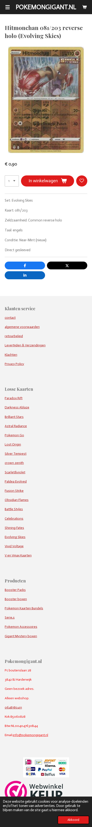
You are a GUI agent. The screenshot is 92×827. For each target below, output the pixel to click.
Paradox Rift (13, 398)
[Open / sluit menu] (7, 7)
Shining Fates (14, 528)
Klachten (11, 355)
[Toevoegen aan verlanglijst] (81, 181)
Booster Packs (15, 590)
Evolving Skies (15, 537)
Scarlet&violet (15, 472)
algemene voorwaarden (22, 327)
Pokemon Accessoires (21, 627)
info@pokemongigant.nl (30, 735)
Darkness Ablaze (17, 407)
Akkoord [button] (73, 820)
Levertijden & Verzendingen (25, 345)
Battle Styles (14, 509)
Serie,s (10, 617)
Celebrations (14, 519)
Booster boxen (16, 599)
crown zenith (14, 463)
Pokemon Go (14, 435)
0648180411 (13, 707)
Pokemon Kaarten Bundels (24, 608)
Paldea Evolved (16, 481)
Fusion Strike (14, 491)
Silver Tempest (15, 454)
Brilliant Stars (14, 417)
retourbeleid (14, 336)
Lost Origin (13, 444)
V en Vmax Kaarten (18, 555)
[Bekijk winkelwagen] (84, 7)
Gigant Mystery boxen (21, 636)
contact (10, 318)
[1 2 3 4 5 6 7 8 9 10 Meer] (12, 181)
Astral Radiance (16, 426)
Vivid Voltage (14, 546)
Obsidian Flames (17, 500)
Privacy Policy (14, 364)
